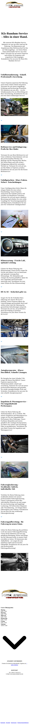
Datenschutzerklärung (23, 722)
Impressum (14, 722)
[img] (14, 4)
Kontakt (8, 722)
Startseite (2, 722)
